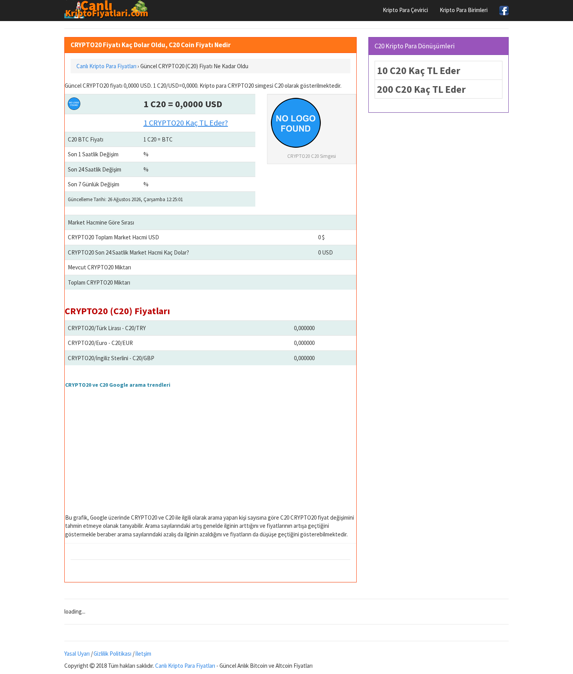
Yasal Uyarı (77, 653)
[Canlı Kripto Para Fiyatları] (108, 9)
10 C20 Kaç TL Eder (418, 70)
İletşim (143, 653)
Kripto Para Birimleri (464, 10)
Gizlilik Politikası (112, 653)
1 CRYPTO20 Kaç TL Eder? (185, 122)
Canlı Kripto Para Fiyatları (185, 665)
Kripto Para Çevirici (405, 10)
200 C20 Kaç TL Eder (421, 89)
